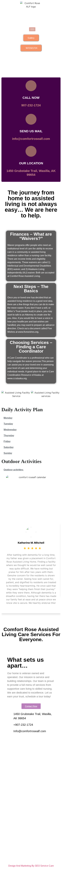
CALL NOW (31, 97)
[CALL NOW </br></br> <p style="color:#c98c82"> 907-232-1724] (31, 85)
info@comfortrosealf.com (31, 139)
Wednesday (10, 429)
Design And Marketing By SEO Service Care (31, 866)
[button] (4, 394)
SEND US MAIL (31, 131)
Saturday (9, 447)
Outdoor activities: (14, 469)
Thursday (9, 435)
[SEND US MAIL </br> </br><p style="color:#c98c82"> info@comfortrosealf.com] (31, 119)
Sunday (8, 453)
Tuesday (8, 424)
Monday (8, 418)
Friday (7, 441)
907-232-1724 (31, 105)
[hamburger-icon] (32, 29)
